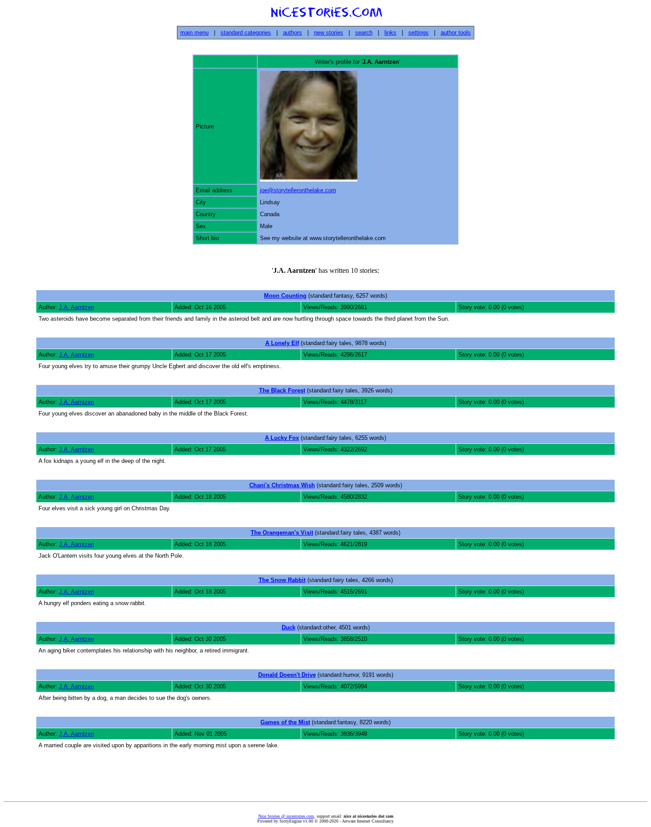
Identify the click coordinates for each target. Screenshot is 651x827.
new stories (328, 32)
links (390, 32)
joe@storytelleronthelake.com (298, 190)
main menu (194, 32)
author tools (456, 32)
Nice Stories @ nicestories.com (286, 816)
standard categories (246, 32)
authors (292, 32)
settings (418, 32)
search (363, 32)
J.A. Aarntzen (76, 307)
